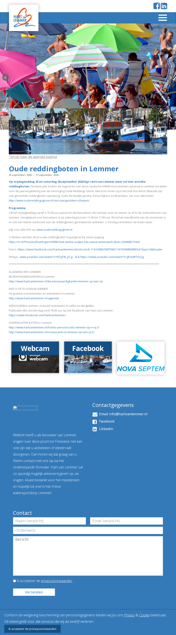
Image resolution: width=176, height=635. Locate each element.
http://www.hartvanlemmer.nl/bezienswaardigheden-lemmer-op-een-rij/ (56, 281)
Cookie (144, 615)
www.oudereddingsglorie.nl (54, 230)
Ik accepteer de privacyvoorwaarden (32, 629)
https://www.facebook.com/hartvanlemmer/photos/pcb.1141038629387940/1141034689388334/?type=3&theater (90, 249)
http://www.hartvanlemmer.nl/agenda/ (34, 298)
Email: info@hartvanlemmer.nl (122, 414)
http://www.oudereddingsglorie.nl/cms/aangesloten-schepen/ (49, 200)
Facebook (106, 421)
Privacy (129, 615)
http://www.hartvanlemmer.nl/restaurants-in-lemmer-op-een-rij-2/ (51, 332)
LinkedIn (105, 428)
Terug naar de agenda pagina (33, 156)
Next (170, 77)
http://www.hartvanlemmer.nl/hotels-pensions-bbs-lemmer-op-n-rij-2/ (54, 327)
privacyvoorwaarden (56, 580)
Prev (5, 77)
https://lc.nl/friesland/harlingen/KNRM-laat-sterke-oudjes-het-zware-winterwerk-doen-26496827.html (74, 242)
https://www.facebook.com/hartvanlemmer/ (37, 315)
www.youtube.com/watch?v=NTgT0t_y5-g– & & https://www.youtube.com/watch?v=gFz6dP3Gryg (81, 257)
